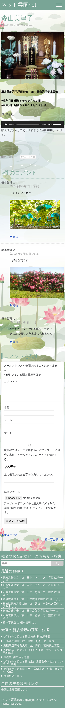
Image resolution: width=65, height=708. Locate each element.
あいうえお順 (28, 156)
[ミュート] (50, 124)
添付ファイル (12, 491)
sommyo (29, 25)
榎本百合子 (53, 539)
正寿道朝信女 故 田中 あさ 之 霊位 (28, 577)
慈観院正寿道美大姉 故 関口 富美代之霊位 (31, 603)
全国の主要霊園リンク (14, 689)
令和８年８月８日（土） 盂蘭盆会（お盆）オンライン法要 (33, 670)
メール (8, 420)
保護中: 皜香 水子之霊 (16, 657)
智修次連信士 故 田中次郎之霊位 (24, 599)
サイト (8, 432)
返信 (15, 237)
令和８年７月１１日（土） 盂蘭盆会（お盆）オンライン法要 (33, 663)
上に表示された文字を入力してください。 (29, 474)
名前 (6, 407)
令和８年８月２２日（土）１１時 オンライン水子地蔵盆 (32, 651)
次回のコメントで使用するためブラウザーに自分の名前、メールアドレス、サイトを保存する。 (32, 454)
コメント (10, 381)
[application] (32, 124)
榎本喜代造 (11, 535)
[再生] (5, 124)
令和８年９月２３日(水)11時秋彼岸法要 (27, 636)
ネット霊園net (18, 5)
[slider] (57, 124)
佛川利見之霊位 (13, 675)
